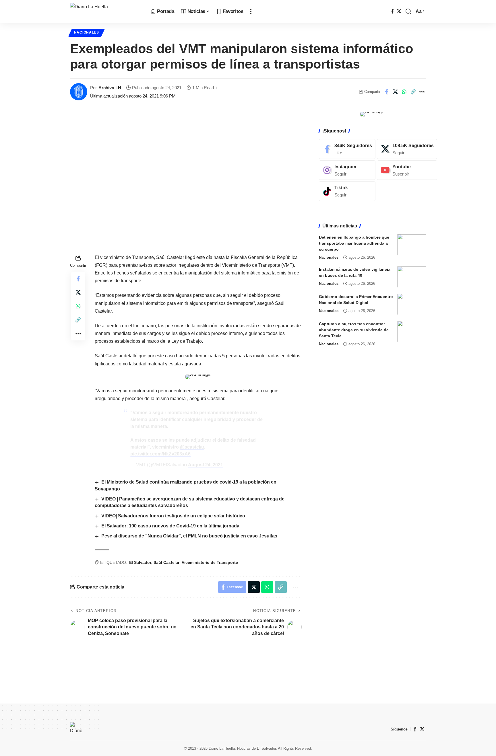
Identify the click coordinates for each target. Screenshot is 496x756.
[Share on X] (395, 91)
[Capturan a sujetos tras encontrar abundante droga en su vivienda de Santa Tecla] (411, 331)
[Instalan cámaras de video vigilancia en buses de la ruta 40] (411, 277)
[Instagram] (347, 170)
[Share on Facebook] (386, 91)
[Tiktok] (347, 191)
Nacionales (86, 32)
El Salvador (140, 562)
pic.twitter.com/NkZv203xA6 (160, 453)
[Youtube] (407, 170)
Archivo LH (109, 87)
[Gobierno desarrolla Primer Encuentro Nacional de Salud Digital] (411, 304)
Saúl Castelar (166, 562)
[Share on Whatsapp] (404, 91)
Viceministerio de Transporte (210, 562)
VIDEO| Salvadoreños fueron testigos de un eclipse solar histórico (173, 515)
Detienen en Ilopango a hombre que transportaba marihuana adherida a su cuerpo (354, 243)
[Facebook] (392, 11)
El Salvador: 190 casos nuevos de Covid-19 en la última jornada (170, 525)
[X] (399, 11)
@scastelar (192, 447)
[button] (251, 11)
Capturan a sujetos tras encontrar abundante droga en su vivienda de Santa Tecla (354, 329)
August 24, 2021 (205, 464)
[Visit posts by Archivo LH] (78, 91)
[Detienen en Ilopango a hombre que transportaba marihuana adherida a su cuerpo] (411, 245)
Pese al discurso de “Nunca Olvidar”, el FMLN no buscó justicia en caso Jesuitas (189, 535)
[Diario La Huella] (106, 11)
